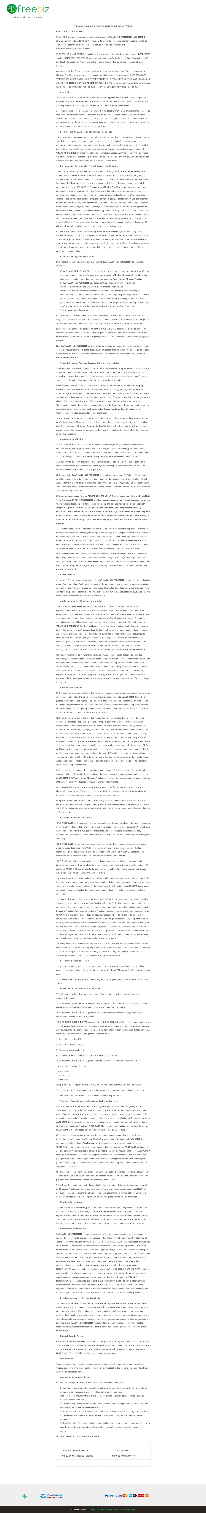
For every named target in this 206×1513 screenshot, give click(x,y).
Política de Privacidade (125, 1509)
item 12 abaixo (135, 426)
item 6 (147, 970)
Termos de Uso (106, 1509)
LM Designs (92, 1509)
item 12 (71, 203)
